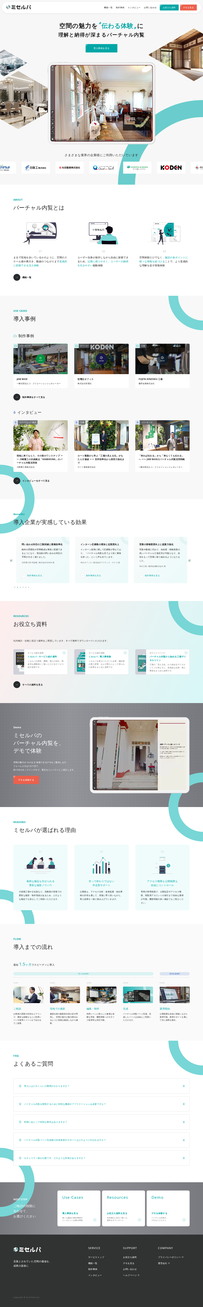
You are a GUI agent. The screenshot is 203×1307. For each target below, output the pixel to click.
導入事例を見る (101, 48)
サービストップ (96, 1257)
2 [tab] (17, 587)
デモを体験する (26, 779)
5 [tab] (25, 587)
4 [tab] (23, 587)
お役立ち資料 (169, 7)
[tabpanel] (42, 560)
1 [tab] (14, 587)
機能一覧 (108, 7)
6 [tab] (28, 587)
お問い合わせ (150, 7)
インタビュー (134, 7)
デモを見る (188, 7)
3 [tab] (20, 587)
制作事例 (120, 7)
